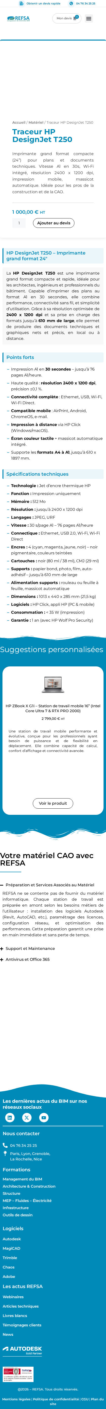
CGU (84, 1399)
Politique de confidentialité (56, 1399)
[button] (89, 18)
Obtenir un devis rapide (43, 3)
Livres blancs (15, 1316)
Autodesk (12, 1239)
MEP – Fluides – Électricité (27, 1200)
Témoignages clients (22, 1325)
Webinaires (13, 1297)
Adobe (9, 1276)
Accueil (18, 122)
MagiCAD (11, 1248)
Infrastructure (16, 1208)
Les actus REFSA (23, 1286)
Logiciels (13, 1228)
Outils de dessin (18, 1215)
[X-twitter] (27, 1117)
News (8, 1334)
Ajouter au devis (53, 223)
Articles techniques (21, 1306)
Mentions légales (16, 1399)
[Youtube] (44, 1117)
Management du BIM (22, 1179)
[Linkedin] (10, 1117)
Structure (11, 1193)
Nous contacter (21, 1133)
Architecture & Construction (29, 1186)
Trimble (10, 1258)
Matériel (36, 122)
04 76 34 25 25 (85, 3)
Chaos (9, 1267)
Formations (16, 1170)
